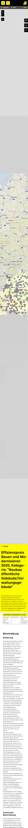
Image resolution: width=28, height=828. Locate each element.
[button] (8, 3)
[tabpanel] (14, 295)
